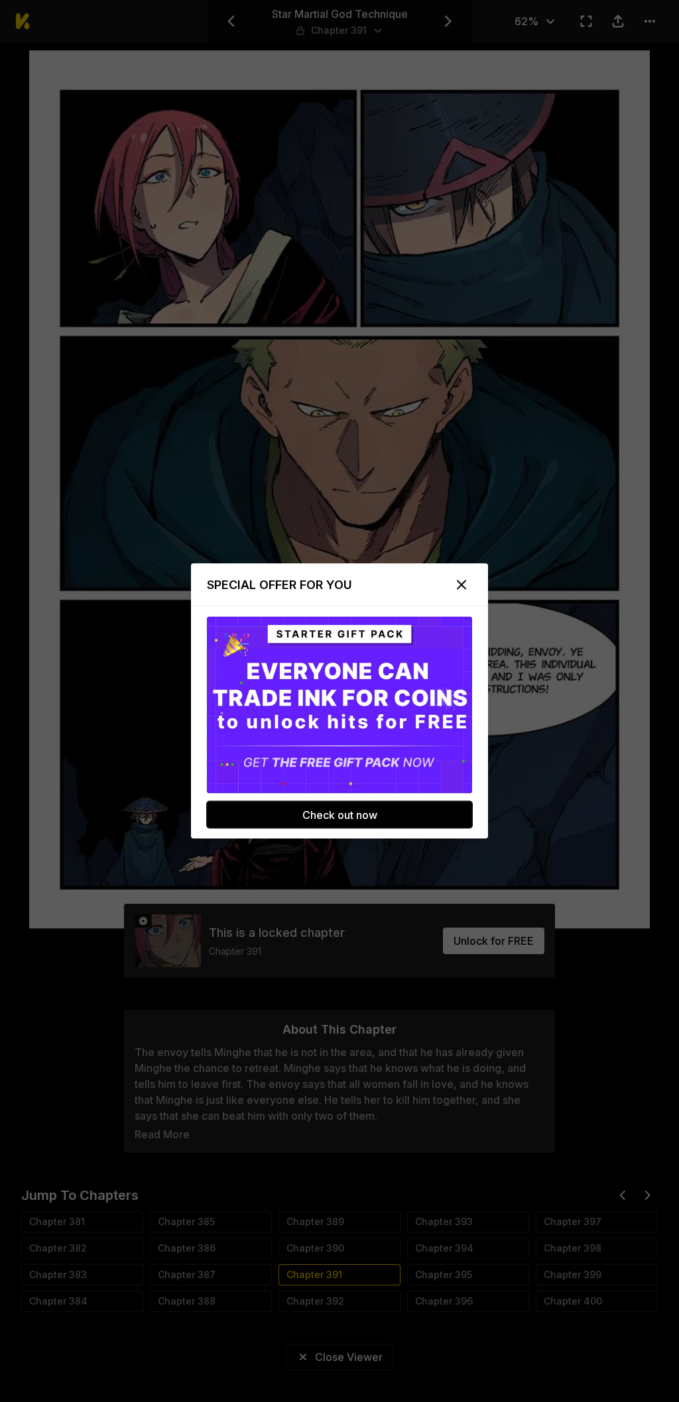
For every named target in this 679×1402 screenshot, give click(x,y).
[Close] (461, 585)
